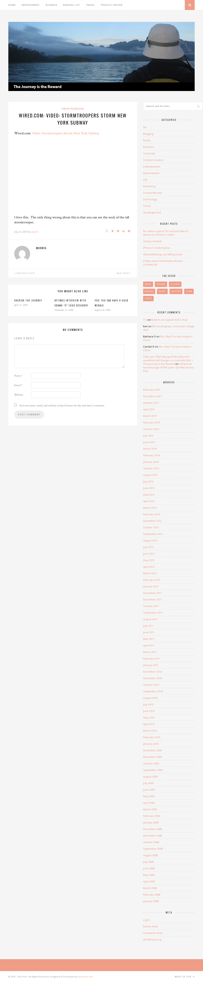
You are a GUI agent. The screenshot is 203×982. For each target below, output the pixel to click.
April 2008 (149, 881)
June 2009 (149, 789)
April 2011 (149, 645)
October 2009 (151, 763)
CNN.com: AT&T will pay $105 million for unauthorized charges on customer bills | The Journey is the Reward (168, 360)
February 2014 (151, 455)
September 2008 (153, 848)
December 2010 (152, 671)
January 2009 (151, 822)
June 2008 (149, 868)
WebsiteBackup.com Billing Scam (162, 254)
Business (51, 4)
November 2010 (152, 678)
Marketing (149, 186)
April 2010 (149, 724)
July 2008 (148, 862)
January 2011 (151, 665)
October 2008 (151, 842)
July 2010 (148, 704)
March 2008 (150, 888)
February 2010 (151, 737)
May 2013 (148, 494)
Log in (146, 920)
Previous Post (25, 273)
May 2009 (148, 796)
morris (34, 232)
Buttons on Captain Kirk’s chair (169, 320)
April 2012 (149, 566)
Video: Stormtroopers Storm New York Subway (65, 133)
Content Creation (153, 160)
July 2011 (148, 626)
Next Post (123, 273)
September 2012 (153, 534)
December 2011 (152, 593)
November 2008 (152, 835)
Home (12, 4)
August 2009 (150, 776)
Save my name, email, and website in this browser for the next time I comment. (62, 405)
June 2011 (149, 632)
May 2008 (148, 875)
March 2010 (150, 730)
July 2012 (148, 547)
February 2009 (151, 816)
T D (145, 320)
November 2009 (152, 757)
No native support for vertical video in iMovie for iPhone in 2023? (165, 232)
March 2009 (150, 809)
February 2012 (151, 580)
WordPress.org (152, 939)
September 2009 (153, 770)
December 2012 (152, 521)
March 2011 (150, 652)
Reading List (71, 4)
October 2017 (151, 403)
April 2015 (149, 409)
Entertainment (151, 166)
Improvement (31, 4)
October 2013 (151, 468)
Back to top (183, 976)
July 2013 (148, 481)
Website (18, 395)
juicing (175, 284)
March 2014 (150, 448)
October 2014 (151, 429)
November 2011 (152, 599)
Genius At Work (152, 241)
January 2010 (151, 744)
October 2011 (151, 606)
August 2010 (150, 698)
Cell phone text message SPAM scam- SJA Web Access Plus (168, 367)
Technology (150, 199)
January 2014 (151, 462)
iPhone (161, 284)
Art (145, 127)
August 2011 (150, 619)
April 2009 (149, 803)
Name (18, 376)
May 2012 (148, 560)
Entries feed (150, 926)
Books (147, 140)
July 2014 (148, 435)
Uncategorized (73, 108)
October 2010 (151, 685)
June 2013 (149, 488)
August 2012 (150, 540)
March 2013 (150, 507)
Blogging (148, 134)
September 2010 (153, 691)
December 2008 (152, 829)
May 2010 (148, 717)
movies (149, 291)
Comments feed (152, 933)
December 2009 (152, 750)
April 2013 (149, 501)
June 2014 (149, 442)
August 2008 (150, 855)
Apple (148, 284)
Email (18, 385)
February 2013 (151, 514)
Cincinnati (149, 153)
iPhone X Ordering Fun (156, 248)
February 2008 (151, 894)
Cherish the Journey (28, 300)
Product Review (112, 4)
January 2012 (151, 586)
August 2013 (150, 475)
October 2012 (151, 527)
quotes (176, 291)
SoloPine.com (85, 976)
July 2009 (148, 783)
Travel (90, 4)
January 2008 (151, 901)
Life (145, 179)
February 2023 (151, 389)
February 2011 (151, 658)
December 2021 (152, 396)
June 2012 (149, 553)
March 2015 (150, 416)
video (148, 298)
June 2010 (149, 711)
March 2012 (150, 573)
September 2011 (153, 612)
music (162, 291)
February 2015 (151, 422)
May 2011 (148, 639)
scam (189, 291)
